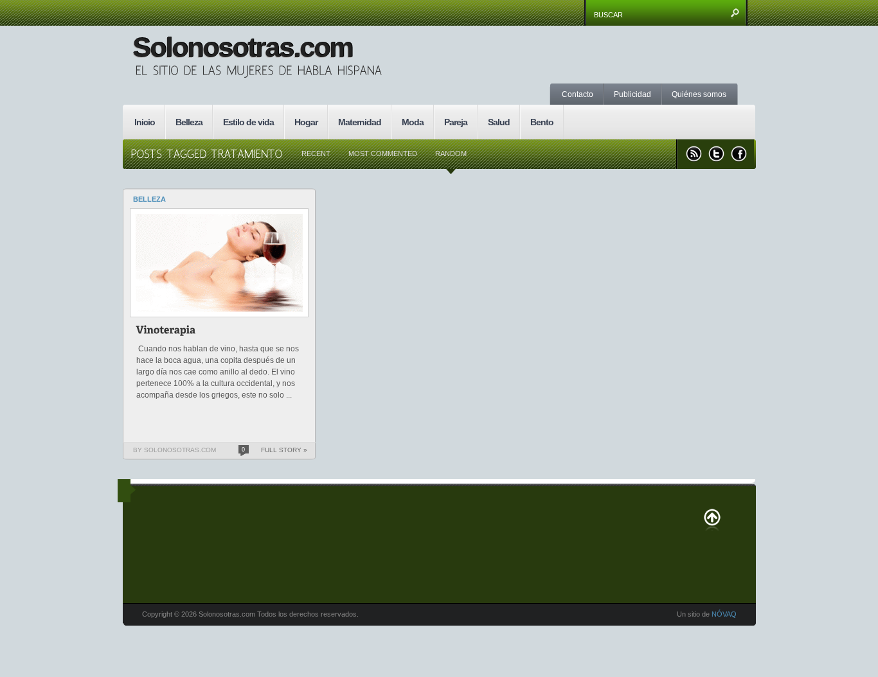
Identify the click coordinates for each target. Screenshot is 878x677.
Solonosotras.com (242, 47)
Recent (315, 153)
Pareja (455, 122)
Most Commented (382, 153)
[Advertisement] (634, 67)
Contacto (577, 94)
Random (451, 153)
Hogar (306, 122)
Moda (413, 122)
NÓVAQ (724, 614)
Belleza (188, 122)
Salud (499, 122)
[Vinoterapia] (166, 331)
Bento (541, 122)
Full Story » (284, 449)
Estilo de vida (248, 122)
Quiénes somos (699, 94)
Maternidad (359, 122)
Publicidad (632, 94)
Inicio (144, 122)
